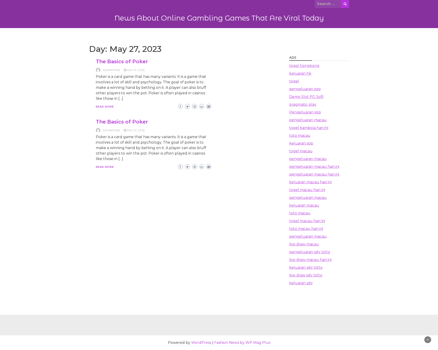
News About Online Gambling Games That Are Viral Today (219, 18)
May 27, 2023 (136, 70)
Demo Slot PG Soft (306, 97)
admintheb (111, 70)
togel (294, 81)
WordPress (201, 342)
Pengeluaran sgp (305, 112)
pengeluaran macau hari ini (314, 166)
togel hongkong (304, 65)
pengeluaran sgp (305, 89)
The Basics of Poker (122, 61)
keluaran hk (300, 73)
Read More (105, 106)
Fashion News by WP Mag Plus (242, 342)
